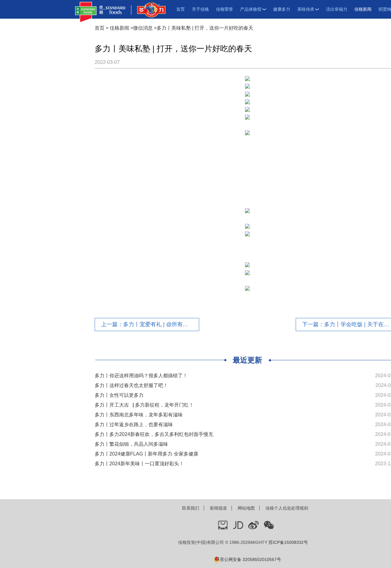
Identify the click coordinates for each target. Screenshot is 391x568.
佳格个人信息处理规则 (286, 508)
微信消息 (143, 28)
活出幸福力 (336, 9)
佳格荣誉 (224, 9)
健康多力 (281, 9)
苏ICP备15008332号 (288, 542)
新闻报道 (218, 508)
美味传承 (305, 9)
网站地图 (246, 508)
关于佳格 (200, 9)
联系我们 (190, 508)
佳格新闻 (362, 9)
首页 (180, 9)
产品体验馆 (250, 9)
